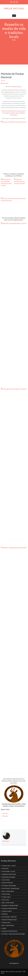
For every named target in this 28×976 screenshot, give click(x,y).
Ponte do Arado (6, 894)
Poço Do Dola (5, 899)
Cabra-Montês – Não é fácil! (9, 916)
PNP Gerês (6, 83)
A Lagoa (4, 928)
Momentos (5, 914)
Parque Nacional (17, 86)
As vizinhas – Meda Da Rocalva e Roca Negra (13, 934)
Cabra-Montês (6, 879)
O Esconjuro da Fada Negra (9, 885)
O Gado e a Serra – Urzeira (8, 865)
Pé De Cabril (5, 868)
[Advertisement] (14, 51)
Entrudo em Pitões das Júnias (9, 919)
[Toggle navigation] (14, 15)
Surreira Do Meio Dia (7, 882)
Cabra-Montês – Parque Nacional (10, 888)
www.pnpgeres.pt (14, 963)
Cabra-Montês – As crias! (8, 871)
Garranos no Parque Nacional (9, 908)
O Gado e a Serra (6, 897)
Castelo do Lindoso (7, 911)
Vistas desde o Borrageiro (8, 877)
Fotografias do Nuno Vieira (9, 874)
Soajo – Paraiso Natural (8, 891)
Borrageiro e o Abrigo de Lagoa (10, 905)
